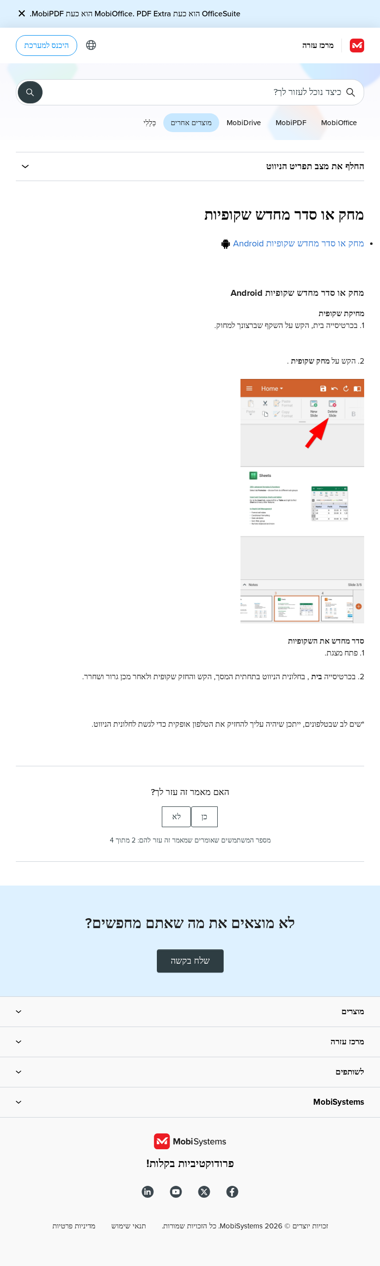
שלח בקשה (190, 960)
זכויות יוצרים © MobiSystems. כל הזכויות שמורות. (245, 1225)
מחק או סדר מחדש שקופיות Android (297, 243)
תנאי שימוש (128, 1225)
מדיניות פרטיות (73, 1225)
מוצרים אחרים (191, 122)
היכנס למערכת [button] (46, 45)
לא (176, 817)
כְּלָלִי (149, 122)
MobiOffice (339, 122)
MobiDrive (244, 122)
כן (204, 817)
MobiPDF (291, 122)
